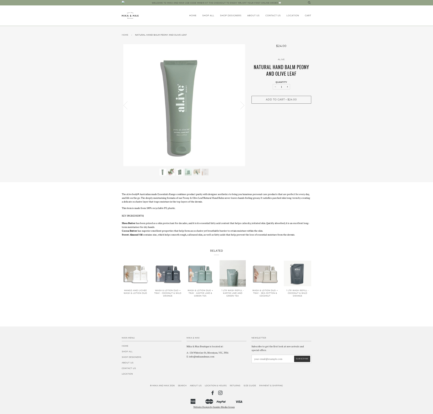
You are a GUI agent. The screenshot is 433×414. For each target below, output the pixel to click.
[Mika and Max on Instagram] (220, 394)
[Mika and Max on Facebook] (212, 394)
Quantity (281, 82)
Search (182, 385)
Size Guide (250, 385)
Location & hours (216, 385)
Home (193, 15)
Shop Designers (231, 15)
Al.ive (281, 59)
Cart (308, 15)
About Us (253, 15)
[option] (184, 105)
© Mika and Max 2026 (162, 385)
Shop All (208, 15)
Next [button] (240, 105)
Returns (235, 385)
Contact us (273, 15)
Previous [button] (127, 105)
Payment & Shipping (271, 385)
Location (293, 15)
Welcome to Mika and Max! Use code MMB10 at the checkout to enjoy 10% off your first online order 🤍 (216, 3)
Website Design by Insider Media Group (214, 407)
